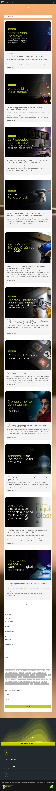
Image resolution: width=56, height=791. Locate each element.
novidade (21, 672)
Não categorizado (9, 644)
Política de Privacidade (20, 783)
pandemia (43, 681)
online (16, 675)
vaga (35, 679)
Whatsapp (30, 681)
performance (22, 681)
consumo (44, 675)
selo (6, 649)
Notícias (6, 647)
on (17, 681)
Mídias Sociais (8, 639)
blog (31, 679)
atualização (8, 677)
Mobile (6, 641)
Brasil (15, 677)
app (49, 675)
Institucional (7, 629)
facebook (8, 672)
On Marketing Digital (39, 670)
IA (34, 684)
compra (7, 681)
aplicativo (8, 679)
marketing (28, 672)
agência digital (9, 675)
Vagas (6, 657)
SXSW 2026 (7, 654)
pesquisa (32, 675)
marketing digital (10, 670)
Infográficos (7, 626)
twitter (38, 675)
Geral (6, 623)
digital (48, 670)
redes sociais (19, 670)
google (27, 675)
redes (40, 679)
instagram (15, 672)
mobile (20, 677)
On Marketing (46, 679)
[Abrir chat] (4, 787)
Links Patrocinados (9, 634)
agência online (41, 677)
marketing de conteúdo (29, 677)
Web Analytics (8, 660)
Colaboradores (8, 618)
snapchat (37, 681)
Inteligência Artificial (9, 631)
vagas (27, 679)
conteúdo (42, 672)
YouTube (22, 679)
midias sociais (28, 670)
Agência (13, 681)
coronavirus (25, 684)
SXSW (31, 684)
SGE (5, 652)
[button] (28, 752)
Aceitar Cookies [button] (7, 786)
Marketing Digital (8, 636)
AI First (21, 675)
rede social (15, 679)
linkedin (7, 684)
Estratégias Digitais (9, 621)
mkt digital (35, 672)
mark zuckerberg (15, 684)
